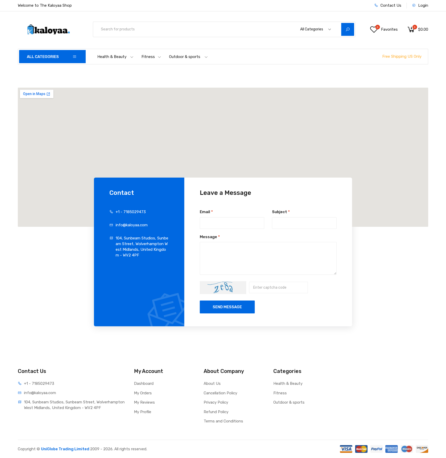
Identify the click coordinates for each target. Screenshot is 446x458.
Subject (281, 212)
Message (210, 237)
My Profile (142, 412)
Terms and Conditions (223, 421)
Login (422, 5)
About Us (212, 383)
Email (206, 212)
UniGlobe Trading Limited (65, 449)
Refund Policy (216, 412)
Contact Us (390, 5)
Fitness (148, 56)
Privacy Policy (216, 402)
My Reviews (144, 402)
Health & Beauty (111, 56)
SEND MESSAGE (227, 307)
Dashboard (144, 383)
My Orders (143, 393)
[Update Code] (223, 287)
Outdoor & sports (184, 56)
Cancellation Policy (220, 393)
